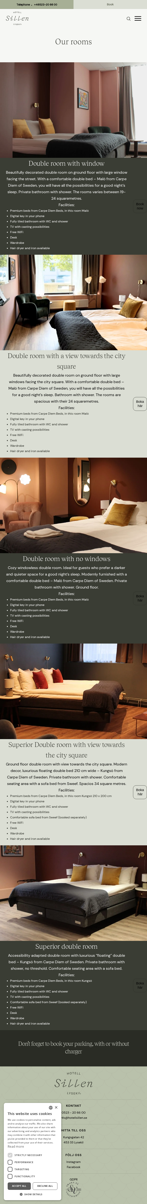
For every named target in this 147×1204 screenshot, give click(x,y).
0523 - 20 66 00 (74, 1113)
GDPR (74, 1179)
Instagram (73, 1162)
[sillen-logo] (17, 18)
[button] (32, 1194)
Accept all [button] (19, 1186)
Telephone (36, 4)
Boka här (140, 404)
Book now (140, 206)
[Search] (129, 19)
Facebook (73, 1167)
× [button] (56, 1107)
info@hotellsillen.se (73, 1118)
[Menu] (138, 18)
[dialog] (32, 1151)
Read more (16, 1146)
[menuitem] (131, 18)
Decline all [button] (45, 1186)
